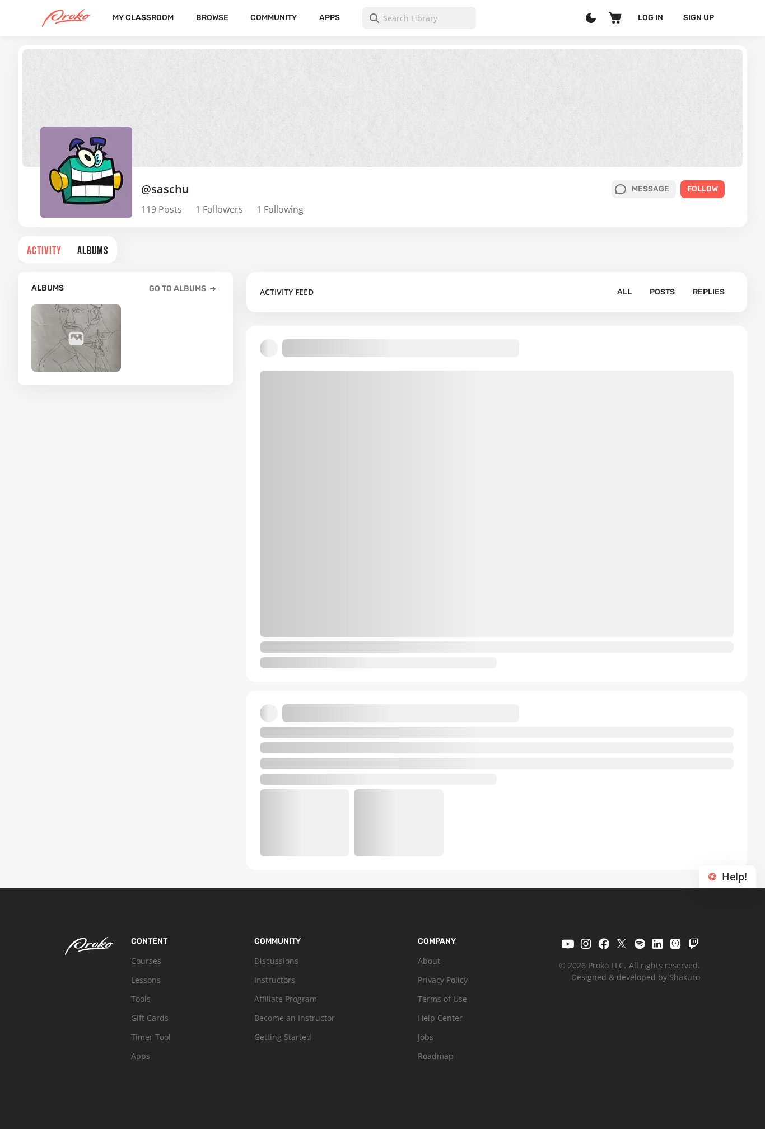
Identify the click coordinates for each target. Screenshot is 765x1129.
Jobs (425, 1037)
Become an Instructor (294, 1018)
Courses (146, 960)
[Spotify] (639, 943)
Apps (329, 17)
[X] (621, 943)
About (429, 960)
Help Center (440, 1018)
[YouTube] (568, 943)
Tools (141, 999)
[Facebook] (603, 943)
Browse (212, 17)
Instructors (274, 980)
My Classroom (143, 17)
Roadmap (436, 1056)
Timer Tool (151, 1037)
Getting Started (282, 1037)
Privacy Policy (443, 980)
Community (273, 17)
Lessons (146, 980)
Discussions (276, 960)
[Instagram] (586, 943)
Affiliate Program (285, 999)
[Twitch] (693, 943)
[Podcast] (675, 943)
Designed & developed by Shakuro (635, 977)
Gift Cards (150, 1018)
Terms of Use (442, 999)
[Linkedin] (657, 943)
